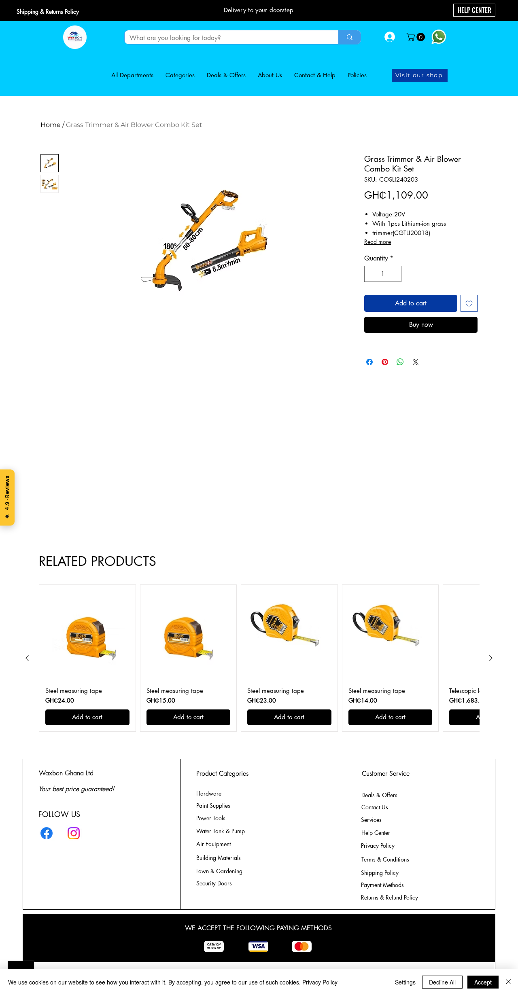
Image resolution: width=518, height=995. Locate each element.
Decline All (442, 982)
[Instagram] (74, 833)
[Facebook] (46, 833)
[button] (416, 37)
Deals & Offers (380, 795)
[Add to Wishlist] (469, 303)
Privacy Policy (320, 982)
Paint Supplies (213, 805)
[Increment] (394, 274)
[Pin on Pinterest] (385, 362)
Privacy (378, 845)
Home (50, 125)
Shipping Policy (380, 872)
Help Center (376, 832)
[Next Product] (491, 658)
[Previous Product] (27, 658)
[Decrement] (371, 274)
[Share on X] (415, 362)
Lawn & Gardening (220, 871)
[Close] (508, 982)
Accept (483, 982)
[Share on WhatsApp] (400, 362)
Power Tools (210, 818)
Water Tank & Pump (220, 831)
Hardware (208, 793)
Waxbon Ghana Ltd (66, 773)
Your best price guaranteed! (76, 789)
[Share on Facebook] (369, 362)
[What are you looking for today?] (349, 37)
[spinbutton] (383, 274)
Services (371, 820)
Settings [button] (405, 982)
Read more (377, 242)
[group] (259, 658)
